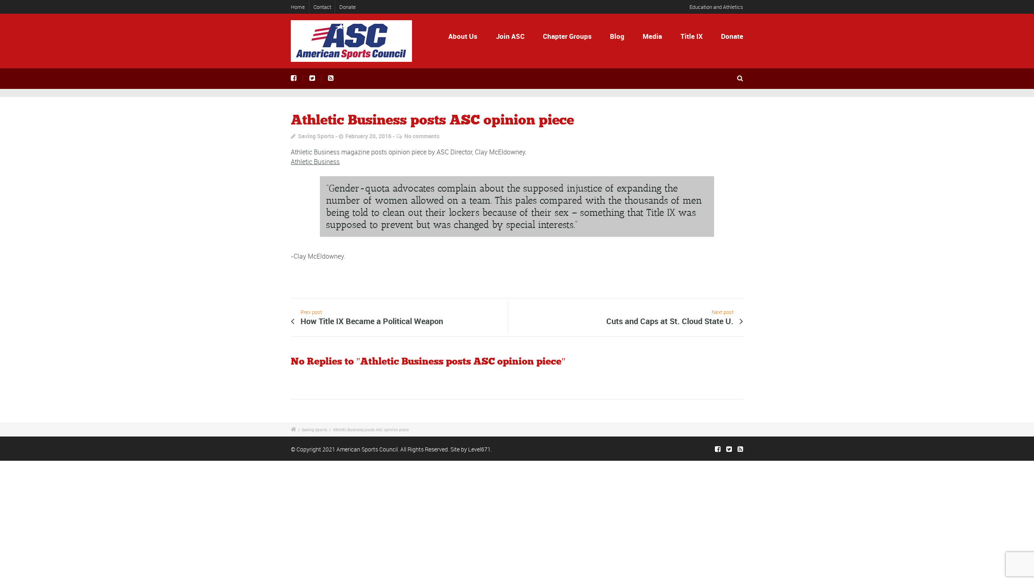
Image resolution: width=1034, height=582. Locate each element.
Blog (617, 36)
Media (652, 36)
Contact (322, 7)
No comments (421, 136)
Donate (347, 7)
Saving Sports (316, 136)
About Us (462, 36)
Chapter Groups (567, 36)
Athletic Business (315, 161)
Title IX (692, 36)
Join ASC (510, 36)
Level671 (479, 449)
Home (298, 7)
